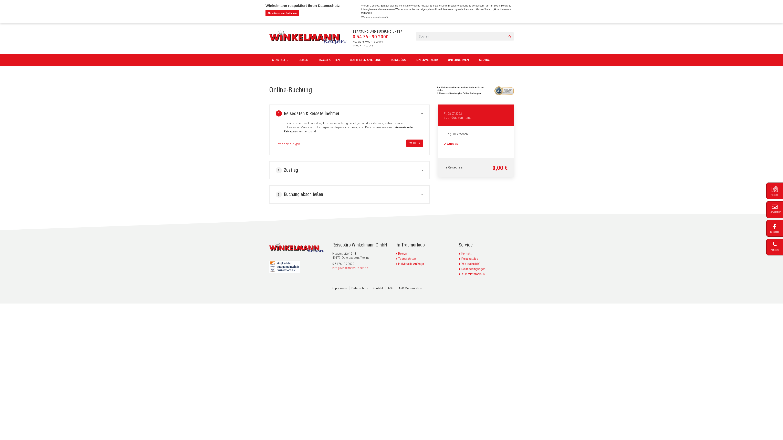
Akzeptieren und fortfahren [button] (282, 13)
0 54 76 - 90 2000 (371, 36)
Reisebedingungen (473, 269)
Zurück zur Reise (458, 118)
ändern (452, 144)
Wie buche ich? (470, 263)
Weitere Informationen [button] (373, 17)
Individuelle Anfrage (411, 263)
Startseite (280, 60)
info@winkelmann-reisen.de (350, 268)
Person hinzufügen (288, 144)
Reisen (303, 60)
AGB (391, 288)
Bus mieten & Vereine (365, 60)
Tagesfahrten (329, 60)
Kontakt (466, 253)
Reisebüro (398, 60)
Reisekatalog (469, 258)
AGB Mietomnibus (473, 274)
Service (484, 60)
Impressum (339, 288)
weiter (414, 143)
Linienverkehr (427, 60)
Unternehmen (458, 60)
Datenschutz (360, 288)
